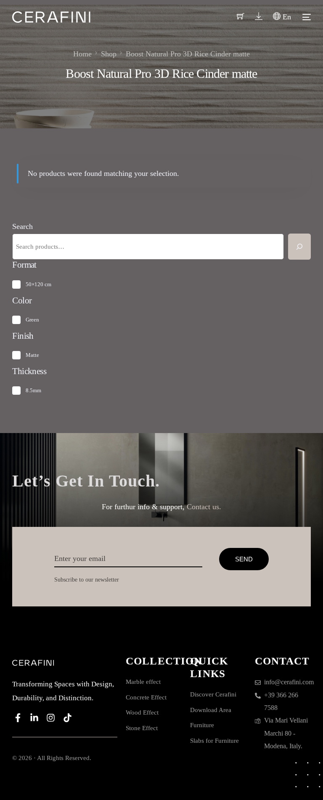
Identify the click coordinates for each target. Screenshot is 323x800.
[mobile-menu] (305, 17)
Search (22, 226)
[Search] (299, 247)
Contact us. (204, 506)
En (286, 17)
